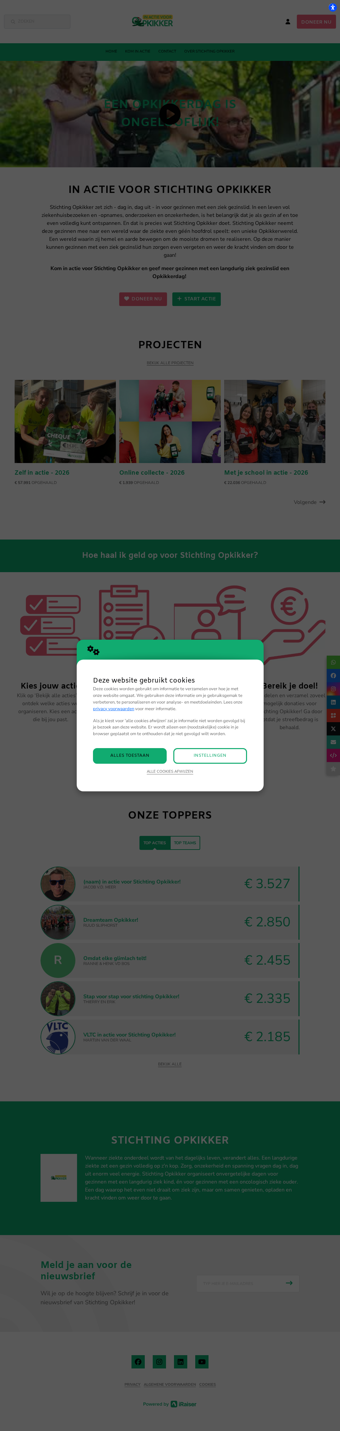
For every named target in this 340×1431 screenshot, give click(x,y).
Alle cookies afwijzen (170, 771)
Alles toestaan (129, 755)
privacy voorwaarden (113, 709)
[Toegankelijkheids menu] (333, 7)
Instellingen (210, 755)
